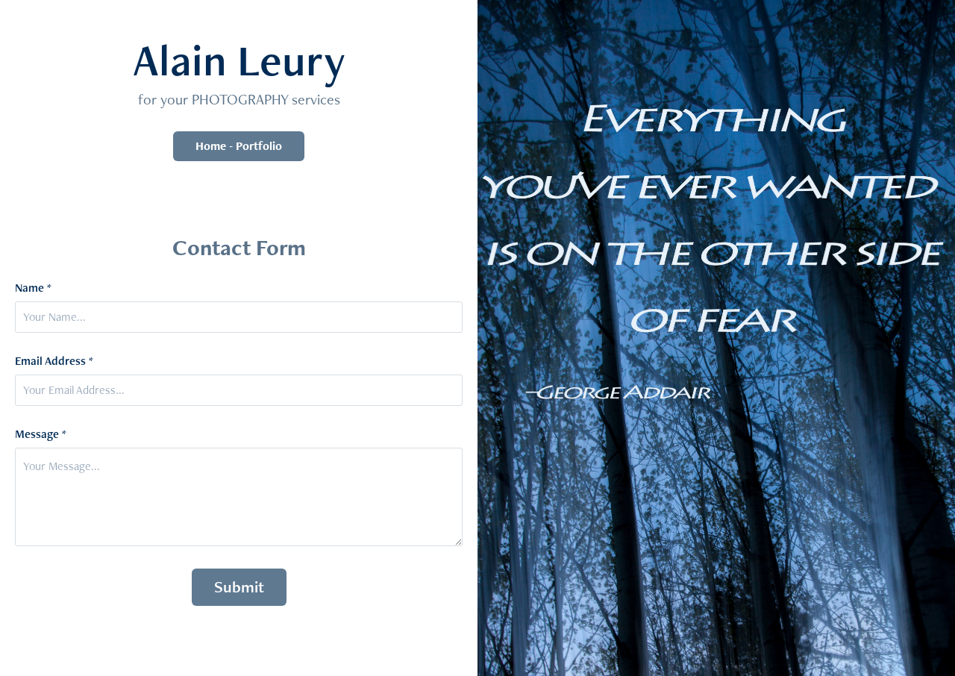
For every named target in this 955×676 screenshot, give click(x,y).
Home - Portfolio (238, 146)
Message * (40, 434)
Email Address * (54, 361)
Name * (33, 288)
